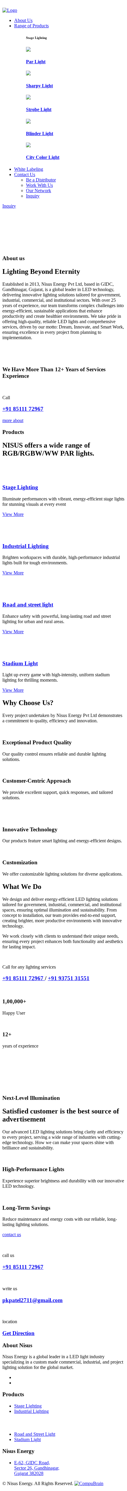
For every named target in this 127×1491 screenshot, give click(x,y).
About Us (23, 20)
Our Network (38, 190)
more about (12, 420)
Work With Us (39, 185)
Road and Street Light (34, 1434)
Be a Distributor (41, 179)
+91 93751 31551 (68, 978)
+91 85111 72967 (22, 409)
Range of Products (31, 25)
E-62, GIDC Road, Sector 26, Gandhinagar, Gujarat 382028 (36, 1468)
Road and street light (27, 604)
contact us (11, 1234)
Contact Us (24, 174)
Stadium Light (20, 663)
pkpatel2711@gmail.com (32, 1300)
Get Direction (18, 1333)
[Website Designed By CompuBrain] (88, 1483)
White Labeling (28, 169)
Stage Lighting (20, 487)
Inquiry (33, 195)
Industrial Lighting (25, 546)
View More (13, 514)
